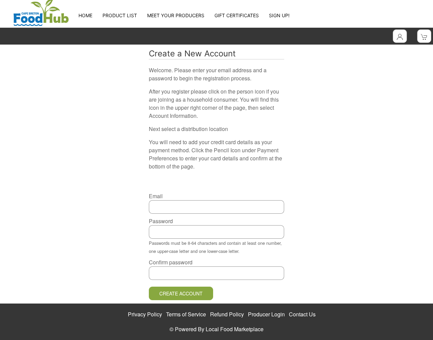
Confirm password (170, 262)
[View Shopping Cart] (424, 36)
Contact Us (302, 314)
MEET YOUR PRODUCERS (175, 15)
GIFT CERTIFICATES (236, 15)
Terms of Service (186, 314)
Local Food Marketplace (235, 329)
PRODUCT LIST (119, 15)
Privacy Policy (145, 314)
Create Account (181, 293)
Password (161, 221)
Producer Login (266, 314)
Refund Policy (227, 314)
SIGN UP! (279, 15)
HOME (85, 15)
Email (156, 196)
